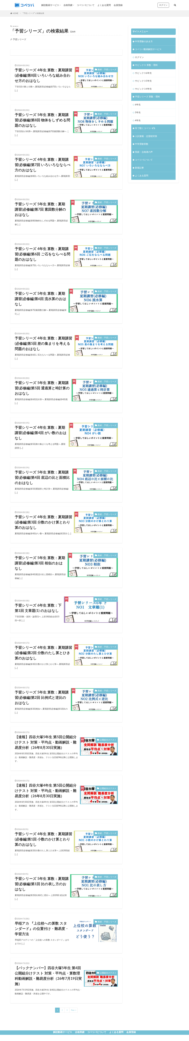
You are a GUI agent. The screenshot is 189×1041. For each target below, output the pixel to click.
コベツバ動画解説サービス (148, 49)
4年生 (138, 120)
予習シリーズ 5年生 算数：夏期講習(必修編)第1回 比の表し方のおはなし (42, 884)
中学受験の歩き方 (144, 41)
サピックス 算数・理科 (146, 65)
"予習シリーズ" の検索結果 (33, 13)
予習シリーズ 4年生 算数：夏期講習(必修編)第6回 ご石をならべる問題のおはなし (42, 254)
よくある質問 (104, 5)
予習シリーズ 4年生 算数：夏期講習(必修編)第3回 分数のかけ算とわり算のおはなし (43, 522)
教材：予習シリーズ (107, 70)
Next (72, 1010)
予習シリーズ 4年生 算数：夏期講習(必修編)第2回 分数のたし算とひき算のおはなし (43, 653)
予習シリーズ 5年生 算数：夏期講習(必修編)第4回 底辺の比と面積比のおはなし (42, 478)
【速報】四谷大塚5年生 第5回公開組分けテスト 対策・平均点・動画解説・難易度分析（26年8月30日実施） (45, 742)
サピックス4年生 (143, 89)
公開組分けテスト (108, 740)
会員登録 (118, 5)
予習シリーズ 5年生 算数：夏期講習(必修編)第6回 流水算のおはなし (40, 299)
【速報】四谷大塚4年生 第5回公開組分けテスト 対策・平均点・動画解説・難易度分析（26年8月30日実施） (45, 791)
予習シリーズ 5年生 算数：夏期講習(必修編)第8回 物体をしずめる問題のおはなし (42, 120)
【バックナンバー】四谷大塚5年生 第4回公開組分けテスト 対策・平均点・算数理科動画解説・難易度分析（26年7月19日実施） (48, 976)
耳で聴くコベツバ (144, 128)
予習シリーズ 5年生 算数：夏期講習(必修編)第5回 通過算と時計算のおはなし (42, 388)
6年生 (138, 105)
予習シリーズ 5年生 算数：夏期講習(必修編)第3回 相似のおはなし (40, 563)
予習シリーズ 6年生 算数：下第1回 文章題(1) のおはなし (38, 608)
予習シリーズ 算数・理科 (147, 97)
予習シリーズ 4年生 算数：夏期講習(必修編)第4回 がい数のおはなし (41, 433)
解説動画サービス (50, 5)
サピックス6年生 (143, 73)
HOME (15, 13)
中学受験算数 (141, 144)
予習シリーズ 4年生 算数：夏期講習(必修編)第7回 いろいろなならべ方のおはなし (43, 165)
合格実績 (67, 5)
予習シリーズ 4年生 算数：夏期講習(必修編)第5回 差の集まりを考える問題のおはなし (43, 344)
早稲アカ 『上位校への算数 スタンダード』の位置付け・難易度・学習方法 (42, 929)
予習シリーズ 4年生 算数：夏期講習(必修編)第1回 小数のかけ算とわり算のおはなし (43, 839)
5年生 (138, 112)
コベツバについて (85, 5)
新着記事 (139, 168)
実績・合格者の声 (144, 152)
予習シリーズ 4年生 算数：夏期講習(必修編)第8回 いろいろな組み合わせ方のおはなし (43, 75)
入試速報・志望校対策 (146, 136)
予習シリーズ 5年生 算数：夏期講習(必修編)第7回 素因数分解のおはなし (40, 209)
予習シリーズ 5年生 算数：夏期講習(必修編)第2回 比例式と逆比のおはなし (42, 698)
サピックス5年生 (143, 81)
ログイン (163, 5)
